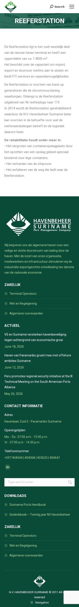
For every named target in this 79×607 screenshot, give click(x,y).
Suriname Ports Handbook (27, 504)
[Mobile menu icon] (72, 6)
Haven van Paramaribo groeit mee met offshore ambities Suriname (37, 358)
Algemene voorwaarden (26, 313)
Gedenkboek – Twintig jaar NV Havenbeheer (39, 514)
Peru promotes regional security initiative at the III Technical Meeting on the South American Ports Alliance (38, 381)
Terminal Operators (22, 293)
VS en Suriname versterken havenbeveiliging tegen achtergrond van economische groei (35, 337)
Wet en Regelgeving (23, 303)
